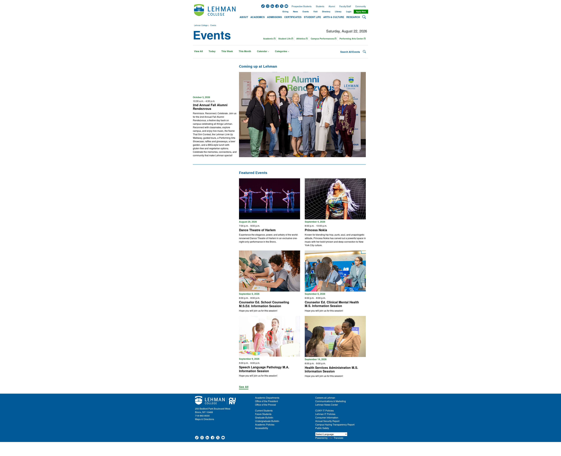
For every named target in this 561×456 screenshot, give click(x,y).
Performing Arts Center (352, 38)
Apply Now (361, 11)
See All (243, 387)
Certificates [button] (293, 17)
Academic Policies (264, 424)
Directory (326, 11)
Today (212, 51)
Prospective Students (300, 6)
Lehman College (201, 25)
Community (361, 6)
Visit (315, 11)
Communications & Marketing (330, 401)
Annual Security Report (327, 421)
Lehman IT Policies (325, 414)
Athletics (301, 38)
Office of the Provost (265, 404)
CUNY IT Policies (324, 410)
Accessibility (261, 428)
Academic (268, 38)
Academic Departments (267, 397)
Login (348, 11)
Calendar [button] (262, 51)
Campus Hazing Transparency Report (334, 424)
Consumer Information (326, 417)
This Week (227, 51)
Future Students (263, 414)
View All (198, 51)
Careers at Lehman (325, 397)
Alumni (332, 6)
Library (338, 11)
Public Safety (322, 428)
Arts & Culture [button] (333, 17)
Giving (285, 11)
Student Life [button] (312, 17)
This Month (245, 51)
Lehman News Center (326, 404)
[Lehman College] (215, 11)
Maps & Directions (204, 419)
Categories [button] (281, 51)
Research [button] (353, 17)
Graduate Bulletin (264, 417)
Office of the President (266, 401)
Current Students (264, 410)
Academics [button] (257, 17)
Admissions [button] (274, 17)
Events (306, 11)
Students (320, 6)
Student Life (284, 38)
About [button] (244, 17)
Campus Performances (323, 38)
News (295, 11)
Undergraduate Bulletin (267, 421)
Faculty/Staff (345, 6)
